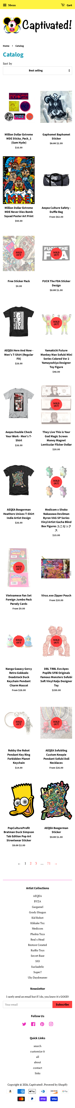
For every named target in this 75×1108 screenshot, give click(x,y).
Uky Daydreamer (37, 977)
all (37, 1057)
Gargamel (37, 907)
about (37, 1062)
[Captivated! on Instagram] (51, 1025)
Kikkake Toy (37, 923)
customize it (37, 1051)
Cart (69, 5)
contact (37, 1068)
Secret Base (37, 955)
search (37, 1046)
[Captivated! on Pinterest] (42, 1025)
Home (6, 46)
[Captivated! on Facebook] (33, 1025)
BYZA (37, 901)
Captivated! (36, 1084)
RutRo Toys (37, 950)
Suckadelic (37, 966)
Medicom (37, 928)
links (37, 1073)
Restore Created (37, 945)
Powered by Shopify (56, 1084)
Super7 (37, 972)
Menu (12, 5)
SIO (37, 961)
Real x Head (37, 939)
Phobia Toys (37, 934)
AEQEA (37, 896)
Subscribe (62, 1004)
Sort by (7, 63)
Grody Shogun (37, 912)
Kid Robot (37, 917)
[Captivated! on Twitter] (24, 1025)
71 (49, 863)
